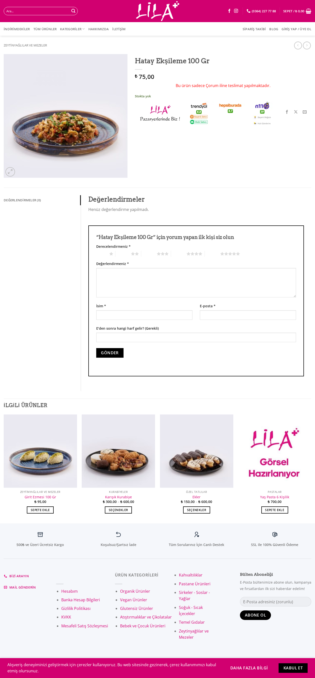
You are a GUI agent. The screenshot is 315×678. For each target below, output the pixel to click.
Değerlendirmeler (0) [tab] (22, 200)
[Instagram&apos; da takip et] (236, 11)
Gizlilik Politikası (76, 608)
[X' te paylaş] (296, 112)
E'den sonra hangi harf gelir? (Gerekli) (127, 328)
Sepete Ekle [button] (40, 510)
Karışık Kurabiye (118, 497)
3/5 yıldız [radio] (149, 254)
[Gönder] (73, 11)
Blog (273, 29)
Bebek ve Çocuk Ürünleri (142, 626)
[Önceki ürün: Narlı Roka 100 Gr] (307, 45)
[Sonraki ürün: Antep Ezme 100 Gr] (298, 45)
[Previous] (4, 468)
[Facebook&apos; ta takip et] (229, 11)
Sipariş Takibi (254, 29)
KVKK (66, 617)
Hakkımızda (98, 29)
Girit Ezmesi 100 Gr (40, 497)
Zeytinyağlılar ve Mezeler (25, 45)
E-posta (208, 306)
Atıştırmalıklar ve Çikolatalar (146, 617)
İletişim (119, 29)
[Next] (311, 468)
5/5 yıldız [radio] (212, 254)
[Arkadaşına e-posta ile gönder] (305, 112)
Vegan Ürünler (133, 600)
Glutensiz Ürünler (136, 608)
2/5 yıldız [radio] (123, 254)
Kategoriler (70, 29)
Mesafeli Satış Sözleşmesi (84, 626)
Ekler (196, 497)
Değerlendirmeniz (112, 263)
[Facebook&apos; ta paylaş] (287, 112)
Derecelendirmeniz (113, 246)
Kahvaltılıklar (191, 575)
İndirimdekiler (17, 29)
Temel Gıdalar (192, 622)
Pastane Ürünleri (194, 584)
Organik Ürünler (135, 591)
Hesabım (69, 591)
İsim (101, 306)
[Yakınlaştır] (10, 172)
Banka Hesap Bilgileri (80, 600)
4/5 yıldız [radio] (179, 254)
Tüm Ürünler (45, 29)
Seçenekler (118, 510)
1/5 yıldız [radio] (101, 254)
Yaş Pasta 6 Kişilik (274, 497)
